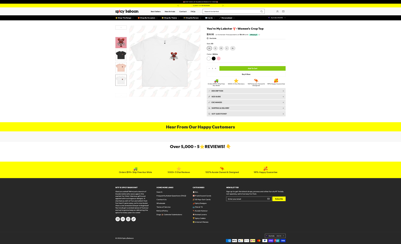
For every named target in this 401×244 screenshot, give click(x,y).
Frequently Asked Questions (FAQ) (171, 196)
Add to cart (252, 68)
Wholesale (161, 203)
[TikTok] (133, 219)
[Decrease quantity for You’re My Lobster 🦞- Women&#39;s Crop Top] (208, 68)
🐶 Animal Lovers (200, 214)
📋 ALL (195, 192)
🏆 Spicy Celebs (199, 218)
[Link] (126, 11)
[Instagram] (128, 219)
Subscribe (279, 199)
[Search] (262, 11)
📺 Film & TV (198, 207)
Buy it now (246, 74)
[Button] (178, 5)
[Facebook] (117, 219)
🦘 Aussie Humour (200, 211)
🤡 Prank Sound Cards (202, 196)
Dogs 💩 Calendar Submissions (169, 214)
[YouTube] (123, 219)
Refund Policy (162, 211)
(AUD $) (275, 236)
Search (159, 192)
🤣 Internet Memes (200, 222)
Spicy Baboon (128, 238)
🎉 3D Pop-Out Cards (202, 199)
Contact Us (161, 199)
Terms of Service (163, 207)
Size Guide (212, 38)
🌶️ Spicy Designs (200, 203)
